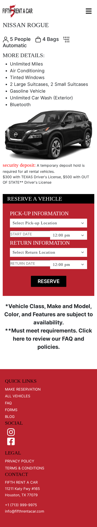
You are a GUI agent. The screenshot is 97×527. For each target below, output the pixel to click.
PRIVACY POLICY (19, 461)
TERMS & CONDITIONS (24, 468)
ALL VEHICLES (17, 396)
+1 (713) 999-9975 (21, 505)
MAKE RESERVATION (23, 389)
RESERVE (49, 281)
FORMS (11, 410)
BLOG (10, 416)
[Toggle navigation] (88, 11)
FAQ (8, 403)
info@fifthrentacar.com (24, 511)
